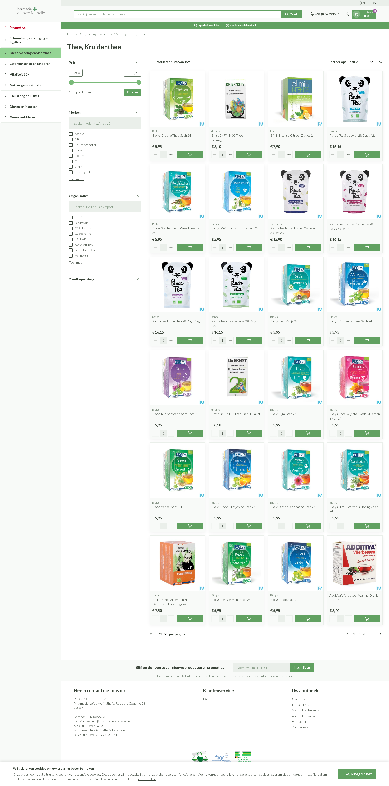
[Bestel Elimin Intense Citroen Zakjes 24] (308, 154)
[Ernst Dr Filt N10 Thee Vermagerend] (236, 99)
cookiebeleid (147, 779)
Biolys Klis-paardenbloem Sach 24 (175, 414)
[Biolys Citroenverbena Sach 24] (355, 284)
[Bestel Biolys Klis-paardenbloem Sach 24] (190, 433)
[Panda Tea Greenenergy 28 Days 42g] (236, 284)
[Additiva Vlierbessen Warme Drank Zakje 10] (355, 563)
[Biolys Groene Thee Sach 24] (177, 99)
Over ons (298, 699)
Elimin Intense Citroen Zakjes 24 (292, 135)
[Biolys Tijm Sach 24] (295, 377)
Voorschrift (299, 721)
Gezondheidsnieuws (306, 710)
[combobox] (177, 14)
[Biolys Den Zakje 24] (295, 284)
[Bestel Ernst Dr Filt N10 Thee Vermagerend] (249, 154)
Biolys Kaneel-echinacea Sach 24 (292, 507)
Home (71, 34)
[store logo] (30, 11)
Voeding (121, 34)
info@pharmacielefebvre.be (111, 721)
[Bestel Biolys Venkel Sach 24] (190, 526)
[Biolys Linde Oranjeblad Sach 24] (236, 470)
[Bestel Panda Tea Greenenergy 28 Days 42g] (249, 340)
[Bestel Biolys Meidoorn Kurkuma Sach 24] (249, 247)
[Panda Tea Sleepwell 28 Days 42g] (355, 99)
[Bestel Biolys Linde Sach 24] (308, 618)
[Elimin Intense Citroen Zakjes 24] (295, 99)
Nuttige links (300, 704)
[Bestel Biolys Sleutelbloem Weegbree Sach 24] (190, 247)
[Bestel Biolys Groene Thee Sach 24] (190, 154)
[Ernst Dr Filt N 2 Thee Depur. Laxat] (236, 377)
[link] (349, 633)
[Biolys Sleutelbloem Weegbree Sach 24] (177, 192)
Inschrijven (302, 667)
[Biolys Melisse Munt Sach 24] (236, 563)
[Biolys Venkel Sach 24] (177, 470)
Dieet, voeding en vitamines (95, 34)
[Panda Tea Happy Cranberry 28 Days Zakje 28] (355, 192)
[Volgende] (380, 633)
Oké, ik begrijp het (357, 774)
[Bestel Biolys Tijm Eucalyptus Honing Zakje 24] (367, 526)
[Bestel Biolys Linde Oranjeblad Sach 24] (249, 526)
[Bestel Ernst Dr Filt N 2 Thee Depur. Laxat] (249, 433)
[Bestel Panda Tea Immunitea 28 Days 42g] (190, 340)
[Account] (347, 14)
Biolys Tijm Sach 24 (283, 414)
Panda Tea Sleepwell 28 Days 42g (352, 135)
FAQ (206, 699)
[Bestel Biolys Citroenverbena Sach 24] (367, 340)
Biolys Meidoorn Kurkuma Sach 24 (235, 228)
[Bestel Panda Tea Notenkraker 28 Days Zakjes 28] (308, 247)
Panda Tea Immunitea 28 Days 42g (176, 321)
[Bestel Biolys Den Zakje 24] (308, 340)
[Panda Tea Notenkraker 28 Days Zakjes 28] (295, 192)
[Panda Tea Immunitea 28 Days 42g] (177, 284)
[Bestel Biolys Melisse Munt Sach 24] (249, 618)
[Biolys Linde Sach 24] (295, 563)
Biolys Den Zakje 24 (284, 321)
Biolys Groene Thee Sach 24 (171, 135)
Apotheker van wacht (307, 716)
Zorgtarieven (301, 727)
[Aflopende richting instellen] (380, 62)
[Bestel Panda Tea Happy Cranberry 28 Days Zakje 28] (367, 247)
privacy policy (284, 676)
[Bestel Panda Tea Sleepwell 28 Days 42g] (367, 154)
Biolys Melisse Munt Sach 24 (231, 599)
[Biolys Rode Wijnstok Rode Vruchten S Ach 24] (355, 377)
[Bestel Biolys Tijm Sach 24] (308, 433)
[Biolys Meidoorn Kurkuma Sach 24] (236, 192)
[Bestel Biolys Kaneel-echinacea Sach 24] (308, 526)
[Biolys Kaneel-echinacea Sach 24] (295, 470)
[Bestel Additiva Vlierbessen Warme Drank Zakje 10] (367, 618)
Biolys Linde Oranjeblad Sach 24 (233, 507)
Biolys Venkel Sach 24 (167, 507)
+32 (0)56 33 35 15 (100, 717)
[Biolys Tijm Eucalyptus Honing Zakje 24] (355, 470)
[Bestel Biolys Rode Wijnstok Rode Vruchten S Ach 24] (367, 433)
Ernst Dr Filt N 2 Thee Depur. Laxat (235, 414)
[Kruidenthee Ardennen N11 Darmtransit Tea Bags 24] (177, 563)
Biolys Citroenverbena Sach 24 (350, 321)
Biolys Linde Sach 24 (284, 599)
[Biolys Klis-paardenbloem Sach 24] (177, 377)
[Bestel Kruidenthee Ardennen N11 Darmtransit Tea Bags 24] (190, 618)
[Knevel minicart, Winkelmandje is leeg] (356, 14)
